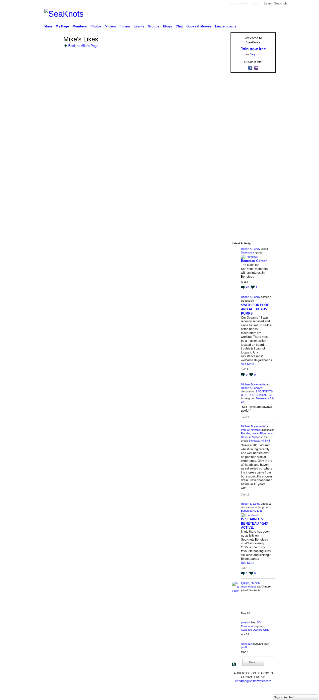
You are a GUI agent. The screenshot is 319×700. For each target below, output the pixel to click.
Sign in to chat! (284, 697)
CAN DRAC (79, 694)
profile (244, 647)
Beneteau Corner (254, 261)
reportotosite (248, 586)
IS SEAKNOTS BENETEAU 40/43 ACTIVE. (254, 523)
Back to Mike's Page (83, 46)
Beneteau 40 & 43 (259, 440)
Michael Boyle (249, 384)
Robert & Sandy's (251, 387)
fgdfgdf (245, 583)
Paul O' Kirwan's (251, 429)
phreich (255, 583)
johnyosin (246, 643)
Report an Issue (239, 694)
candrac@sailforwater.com (253, 681)
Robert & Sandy (250, 248)
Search (314, 3)
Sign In (255, 3)
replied (262, 384)
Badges (219, 694)
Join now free (238, 3)
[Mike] (52, 48)
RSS (234, 664)
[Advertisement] (252, 151)
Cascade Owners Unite (255, 629)
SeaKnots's (248, 252)
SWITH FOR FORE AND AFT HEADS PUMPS (255, 309)
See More (247, 364)
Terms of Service (265, 694)
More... (253, 662)
